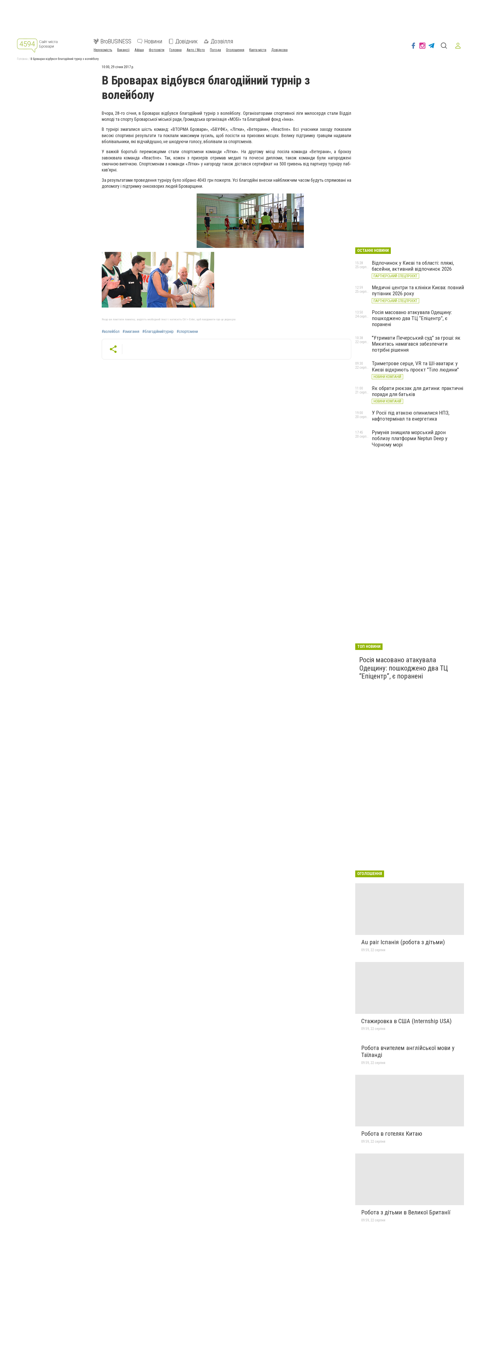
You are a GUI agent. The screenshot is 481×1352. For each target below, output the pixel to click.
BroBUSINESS (115, 41)
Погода (215, 50)
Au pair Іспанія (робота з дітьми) (403, 942)
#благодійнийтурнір (158, 331)
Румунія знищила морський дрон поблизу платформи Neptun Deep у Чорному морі (409, 438)
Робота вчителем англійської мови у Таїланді (407, 1051)
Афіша (139, 50)
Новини (153, 41)
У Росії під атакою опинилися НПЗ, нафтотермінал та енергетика (410, 416)
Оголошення (235, 50)
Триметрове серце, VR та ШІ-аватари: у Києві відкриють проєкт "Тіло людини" (415, 366)
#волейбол (110, 331)
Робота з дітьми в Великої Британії (405, 1212)
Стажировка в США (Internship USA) (406, 1021)
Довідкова (279, 50)
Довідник (186, 41)
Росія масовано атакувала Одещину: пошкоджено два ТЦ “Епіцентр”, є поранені (412, 318)
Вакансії (123, 50)
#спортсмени (187, 331)
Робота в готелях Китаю (391, 1133)
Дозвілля (222, 41)
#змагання (131, 331)
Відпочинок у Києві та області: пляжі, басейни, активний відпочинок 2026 (413, 266)
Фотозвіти (156, 50)
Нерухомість (103, 50)
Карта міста (257, 50)
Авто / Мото (196, 50)
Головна (175, 50)
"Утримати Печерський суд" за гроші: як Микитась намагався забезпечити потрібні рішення (416, 344)
